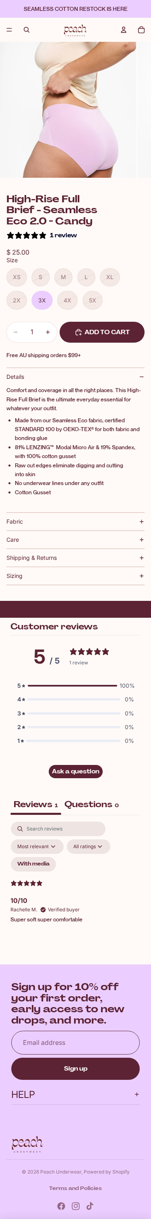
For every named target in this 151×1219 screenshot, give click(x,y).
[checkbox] (33, 864)
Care (12, 539)
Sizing (14, 575)
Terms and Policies (75, 1188)
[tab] (91, 805)
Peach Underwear (60, 1172)
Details (15, 376)
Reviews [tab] (36, 804)
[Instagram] (76, 1206)
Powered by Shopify (107, 1172)
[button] (75, 685)
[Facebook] (61, 1206)
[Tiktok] (90, 1206)
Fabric (14, 521)
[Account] (123, 30)
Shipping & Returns (31, 557)
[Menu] (9, 30)
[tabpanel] (75, 890)
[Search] (26, 30)
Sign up (75, 1068)
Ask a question (75, 771)
